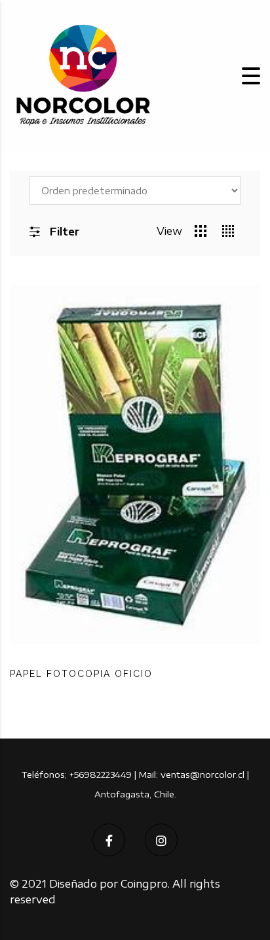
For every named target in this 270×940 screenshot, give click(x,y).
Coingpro (144, 883)
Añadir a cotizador (195, 700)
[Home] (82, 74)
